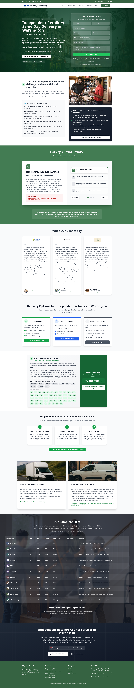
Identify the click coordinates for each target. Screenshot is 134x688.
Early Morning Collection (51, 669)
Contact (70, 669)
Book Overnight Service (67, 338)
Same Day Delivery (50, 675)
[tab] (89, 170)
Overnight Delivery (50, 673)
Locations (81, 5)
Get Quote (105, 5)
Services (96, 5)
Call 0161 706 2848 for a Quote (91, 137)
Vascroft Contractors (34, 291)
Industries (89, 5)
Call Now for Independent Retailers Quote (93, 387)
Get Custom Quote (97, 342)
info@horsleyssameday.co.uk (100, 676)
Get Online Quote (78, 654)
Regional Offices (72, 5)
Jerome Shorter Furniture (66, 292)
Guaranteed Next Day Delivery (53, 671)
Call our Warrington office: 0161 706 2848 (36, 56)
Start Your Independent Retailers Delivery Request (68, 449)
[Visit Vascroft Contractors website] (36, 240)
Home (63, 5)
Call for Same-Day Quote (36, 340)
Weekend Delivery (50, 677)
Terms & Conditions (73, 673)
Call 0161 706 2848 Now (59, 654)
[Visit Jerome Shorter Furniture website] (67, 240)
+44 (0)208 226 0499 (99, 673)
